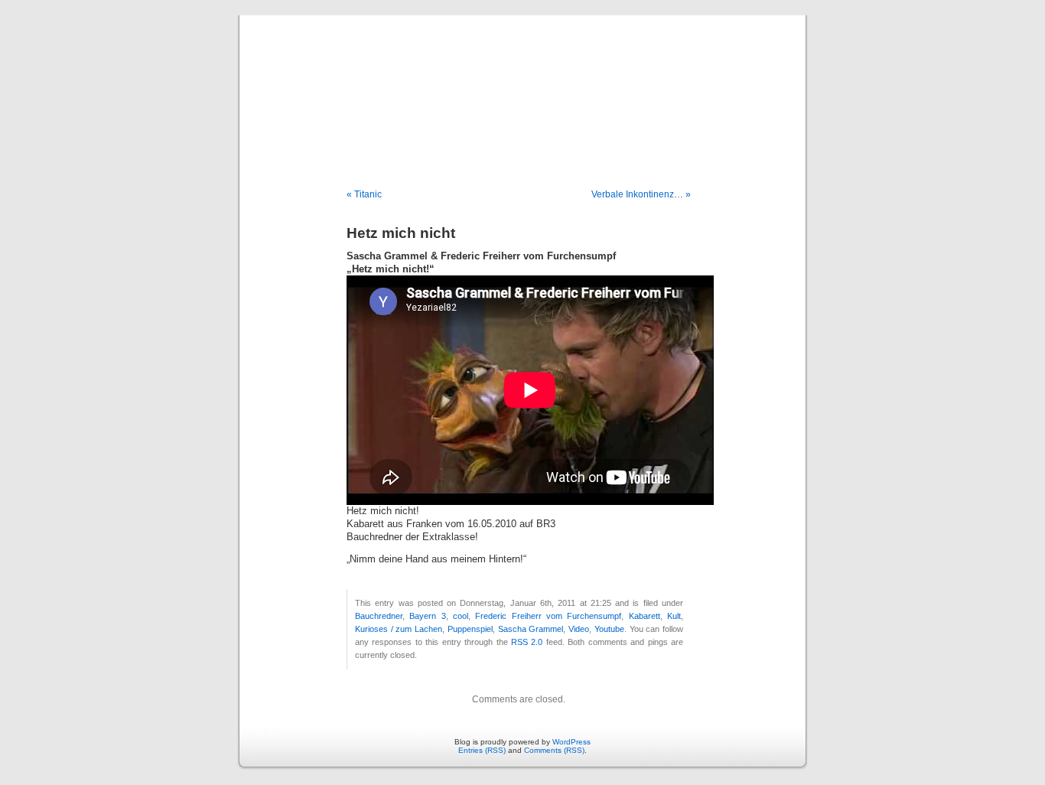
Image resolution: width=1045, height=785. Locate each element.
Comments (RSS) (554, 750)
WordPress (571, 742)
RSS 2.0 (526, 642)
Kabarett (644, 616)
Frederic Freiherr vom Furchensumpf (548, 616)
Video (578, 629)
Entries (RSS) (482, 750)
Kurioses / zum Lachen (398, 629)
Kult (674, 616)
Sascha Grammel (531, 629)
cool (460, 616)
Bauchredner (378, 616)
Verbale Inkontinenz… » (641, 194)
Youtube (609, 629)
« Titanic (364, 194)
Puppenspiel (470, 629)
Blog (522, 86)
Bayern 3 (427, 616)
